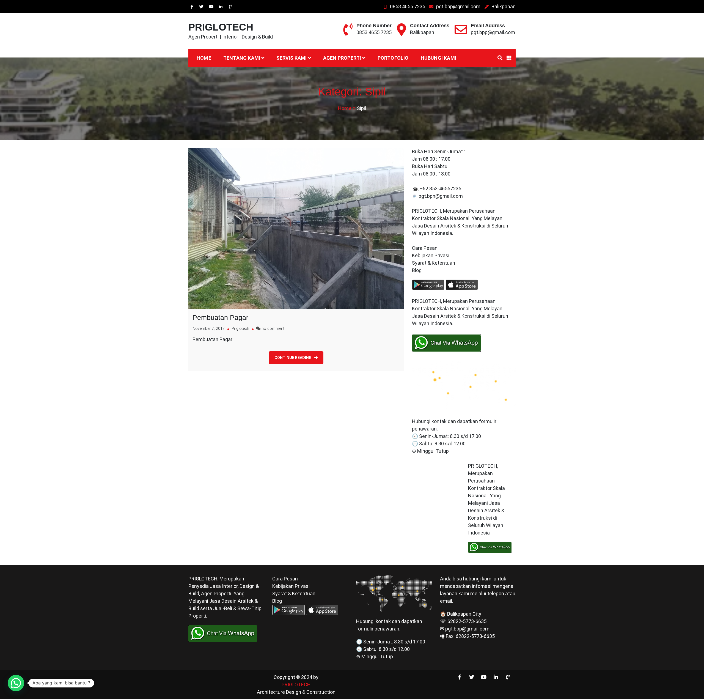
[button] (16, 683)
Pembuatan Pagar (220, 317)
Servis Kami (291, 58)
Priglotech (240, 328)
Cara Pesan (425, 248)
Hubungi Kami (438, 58)
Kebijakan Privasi (430, 255)
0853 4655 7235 (407, 6)
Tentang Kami (241, 58)
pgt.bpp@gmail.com (458, 6)
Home (204, 58)
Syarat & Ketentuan (433, 263)
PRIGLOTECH (220, 27)
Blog (417, 270)
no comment (273, 328)
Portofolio (393, 58)
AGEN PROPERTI (342, 58)
